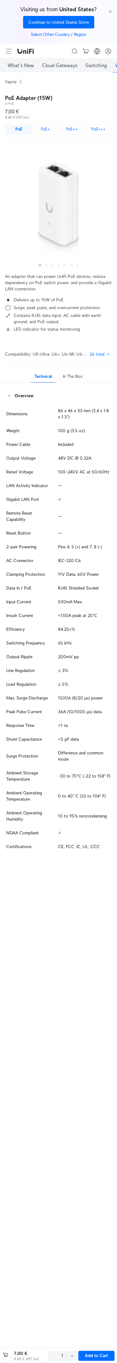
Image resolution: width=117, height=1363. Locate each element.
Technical (43, 376)
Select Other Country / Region (58, 34)
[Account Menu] (108, 51)
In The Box (72, 376)
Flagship (11, 82)
